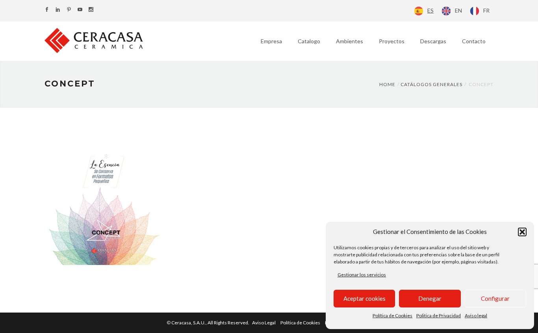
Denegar (430, 298)
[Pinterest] (69, 10)
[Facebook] (47, 10)
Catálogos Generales (431, 84)
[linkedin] (58, 10)
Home (387, 84)
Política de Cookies (392, 315)
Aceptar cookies (364, 298)
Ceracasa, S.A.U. (210, 323)
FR (486, 10)
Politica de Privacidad (438, 315)
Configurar (495, 298)
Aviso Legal (264, 323)
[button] (522, 232)
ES (430, 10)
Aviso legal (476, 315)
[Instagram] (91, 10)
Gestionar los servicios (362, 275)
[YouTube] (80, 10)
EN (458, 10)
